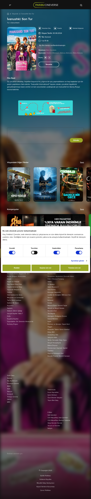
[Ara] (81, 5)
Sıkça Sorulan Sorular (55, 423)
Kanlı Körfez (52, 290)
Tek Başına (51, 313)
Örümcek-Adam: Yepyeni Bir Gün (18, 274)
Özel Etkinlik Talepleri (55, 398)
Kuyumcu (10, 306)
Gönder (76, 140)
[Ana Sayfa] (8, 14)
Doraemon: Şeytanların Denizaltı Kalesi (61, 276)
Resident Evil (52, 311)
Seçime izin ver (45, 268)
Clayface (50, 351)
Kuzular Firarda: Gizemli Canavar (59, 356)
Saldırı (50, 282)
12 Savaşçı (51, 284)
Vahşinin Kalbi (52, 337)
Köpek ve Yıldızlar (13, 282)
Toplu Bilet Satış (53, 400)
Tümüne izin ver (74, 268)
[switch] (34, 252)
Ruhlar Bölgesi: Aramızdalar (16, 276)
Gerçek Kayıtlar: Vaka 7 (15, 313)
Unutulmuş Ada (53, 335)
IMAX (9, 386)
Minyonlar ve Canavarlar (15, 298)
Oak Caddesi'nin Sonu (14, 295)
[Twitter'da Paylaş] (49, 57)
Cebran (9, 292)
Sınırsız (50, 298)
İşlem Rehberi (52, 395)
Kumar (50, 303)
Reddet (16, 268)
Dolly (9, 316)
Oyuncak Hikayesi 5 (14, 290)
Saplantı (9, 308)
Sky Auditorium (12, 381)
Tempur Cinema (12, 397)
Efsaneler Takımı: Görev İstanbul (58, 329)
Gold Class (10, 375)
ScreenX (10, 394)
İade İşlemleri (52, 415)
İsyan (49, 321)
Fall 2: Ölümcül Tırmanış (56, 279)
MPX (8, 402)
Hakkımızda (51, 390)
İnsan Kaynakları (53, 392)
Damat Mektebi (53, 319)
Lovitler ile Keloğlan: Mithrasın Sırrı (59, 295)
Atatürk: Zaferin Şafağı (14, 311)
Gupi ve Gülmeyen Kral (55, 353)
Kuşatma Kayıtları (13, 319)
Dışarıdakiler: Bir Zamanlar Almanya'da (20, 321)
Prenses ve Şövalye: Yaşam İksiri (59, 324)
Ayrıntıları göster (77, 261)
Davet (9, 279)
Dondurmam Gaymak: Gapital (57, 348)
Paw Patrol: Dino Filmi (14, 284)
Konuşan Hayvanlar (54, 292)
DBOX (9, 399)
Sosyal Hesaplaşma (54, 343)
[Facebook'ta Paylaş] (45, 57)
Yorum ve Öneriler (54, 426)
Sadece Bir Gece (13, 303)
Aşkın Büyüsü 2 (53, 287)
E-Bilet (50, 412)
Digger (50, 327)
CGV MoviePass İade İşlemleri (58, 418)
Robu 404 (51, 332)
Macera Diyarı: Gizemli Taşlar (57, 306)
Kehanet (50, 300)
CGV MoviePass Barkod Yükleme (59, 420)
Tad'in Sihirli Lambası (14, 300)
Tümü (82, 162)
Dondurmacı (52, 274)
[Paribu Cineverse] (46, 5)
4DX (8, 389)
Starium (9, 391)
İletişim (50, 428)
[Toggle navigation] (11, 5)
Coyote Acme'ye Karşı (14, 287)
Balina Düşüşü (52, 345)
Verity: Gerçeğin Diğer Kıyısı (57, 340)
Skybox (9, 378)
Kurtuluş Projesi (12, 324)
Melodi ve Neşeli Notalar (56, 308)
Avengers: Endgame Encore (57, 316)
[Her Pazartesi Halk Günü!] (46, 225)
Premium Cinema (13, 383)
